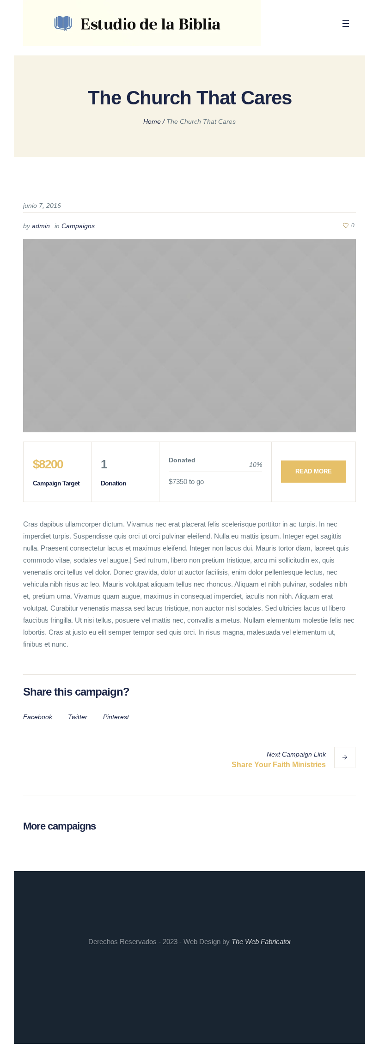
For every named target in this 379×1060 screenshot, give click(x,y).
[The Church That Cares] (189, 335)
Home (152, 121)
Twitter (77, 717)
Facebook (37, 717)
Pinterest (116, 717)
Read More (313, 471)
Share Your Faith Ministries (279, 765)
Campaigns (78, 226)
